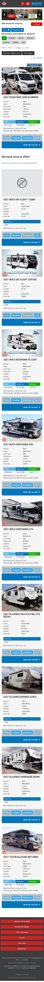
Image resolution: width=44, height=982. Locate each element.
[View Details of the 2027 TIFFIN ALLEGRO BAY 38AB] (22, 840)
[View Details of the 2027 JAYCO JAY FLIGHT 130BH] (22, 182)
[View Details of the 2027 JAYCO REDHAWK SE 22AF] (22, 342)
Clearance (30, 38)
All (4, 38)
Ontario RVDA (27, 958)
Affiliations (22, 948)
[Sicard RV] (4, 3)
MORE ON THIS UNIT (30, 145)
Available (12, 38)
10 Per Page (27, 53)
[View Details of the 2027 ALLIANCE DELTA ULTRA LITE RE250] (22, 597)
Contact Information (22, 921)
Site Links (22, 943)
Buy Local (21, 960)
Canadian (19, 958)
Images (18, 48)
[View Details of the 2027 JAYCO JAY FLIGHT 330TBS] (22, 262)
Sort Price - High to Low (11, 53)
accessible (17, 968)
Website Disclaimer (23, 963)
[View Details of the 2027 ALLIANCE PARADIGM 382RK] (22, 760)
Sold (23, 42)
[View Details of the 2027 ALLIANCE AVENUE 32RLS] (22, 680)
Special (21, 38)
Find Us (22, 937)
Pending (15, 42)
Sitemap (33, 963)
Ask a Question (22, 932)
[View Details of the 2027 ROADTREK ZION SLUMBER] (22, 80)
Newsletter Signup (22, 926)
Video (27, 48)
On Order (6, 42)
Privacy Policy (12, 963)
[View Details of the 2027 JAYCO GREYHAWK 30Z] (22, 427)
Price (10, 48)
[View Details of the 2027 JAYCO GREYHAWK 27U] (22, 512)
